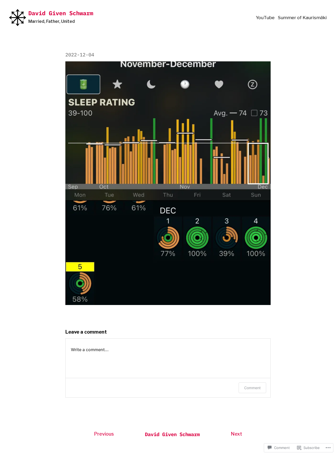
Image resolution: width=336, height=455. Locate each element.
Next (236, 434)
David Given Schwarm (60, 13)
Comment (252, 388)
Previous (104, 434)
